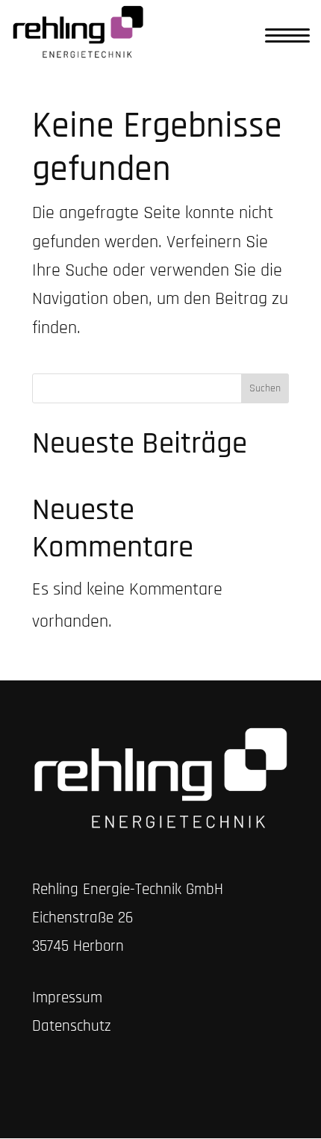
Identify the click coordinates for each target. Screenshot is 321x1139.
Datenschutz (71, 1026)
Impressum (67, 997)
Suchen (265, 388)
